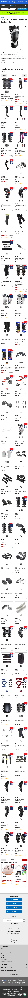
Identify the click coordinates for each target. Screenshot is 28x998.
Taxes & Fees (6, 982)
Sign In (2, 948)
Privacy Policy (18, 979)
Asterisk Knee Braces (11, 62)
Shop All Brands (12, 984)
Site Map (4, 984)
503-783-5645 (21, 57)
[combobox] (24, 75)
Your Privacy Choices (10, 980)
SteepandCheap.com (14, 991)
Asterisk (2, 17)
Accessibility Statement (18, 982)
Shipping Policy (22, 980)
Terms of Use (9, 979)
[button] (14, 911)
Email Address (7, 918)
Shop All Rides (22, 984)
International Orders (6, 961)
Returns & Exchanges (6, 952)
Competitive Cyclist (19, 989)
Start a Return (4, 954)
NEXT (24, 860)
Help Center (4, 959)
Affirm (2, 955)
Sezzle (2, 957)
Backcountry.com (8, 989)
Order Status (4, 950)
